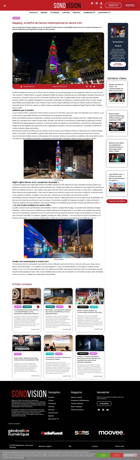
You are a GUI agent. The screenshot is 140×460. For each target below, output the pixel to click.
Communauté (89, 13)
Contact (95, 446)
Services (76, 13)
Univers (43, 13)
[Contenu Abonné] (38, 306)
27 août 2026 (35, 329)
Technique (54, 13)
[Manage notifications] (135, 456)
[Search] (101, 7)
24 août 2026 (98, 329)
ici (25, 458)
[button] (87, 86)
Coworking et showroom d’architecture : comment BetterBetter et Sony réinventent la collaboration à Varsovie (26, 311)
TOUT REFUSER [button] (117, 455)
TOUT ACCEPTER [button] (103, 455)
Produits (34, 13)
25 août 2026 (67, 329)
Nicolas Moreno (29, 87)
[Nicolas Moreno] (21, 86)
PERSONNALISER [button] (130, 455)
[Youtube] (108, 410)
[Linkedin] (97, 3)
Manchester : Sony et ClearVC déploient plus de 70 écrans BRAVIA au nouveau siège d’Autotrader (58, 311)
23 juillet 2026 (98, 376)
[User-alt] (101, 3)
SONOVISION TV (104, 13)
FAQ (70, 446)
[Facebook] (92, 3)
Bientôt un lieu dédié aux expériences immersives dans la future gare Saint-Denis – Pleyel (116, 147)
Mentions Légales (45, 446)
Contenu (66, 13)
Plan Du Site (119, 446)
